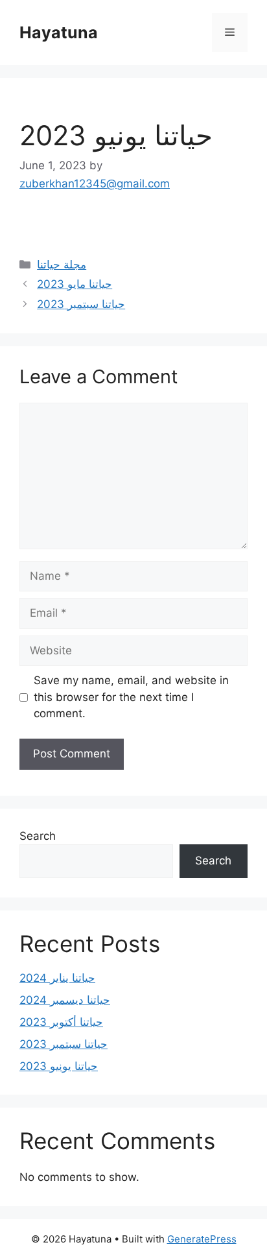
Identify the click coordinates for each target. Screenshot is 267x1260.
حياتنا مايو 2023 (74, 284)
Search (37, 835)
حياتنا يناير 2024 (57, 977)
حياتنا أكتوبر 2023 (61, 1022)
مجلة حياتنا (61, 264)
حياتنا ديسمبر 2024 (64, 999)
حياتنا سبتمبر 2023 (81, 304)
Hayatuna (58, 32)
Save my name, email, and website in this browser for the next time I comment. (131, 697)
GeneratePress (202, 1239)
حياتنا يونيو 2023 (58, 1066)
